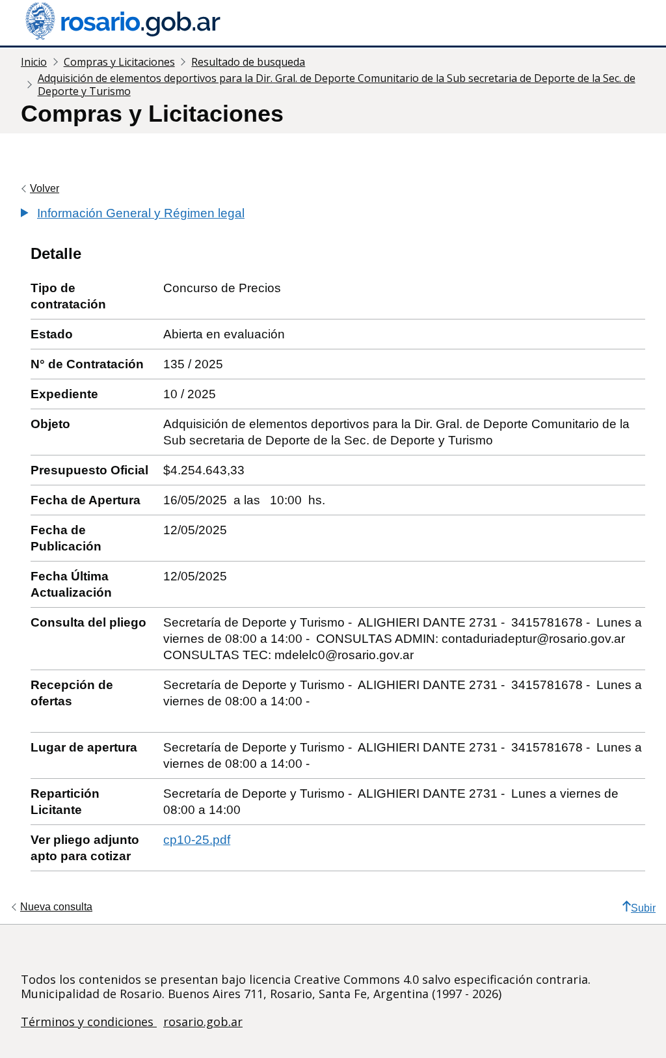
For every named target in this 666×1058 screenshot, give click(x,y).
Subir (643, 908)
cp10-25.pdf (196, 840)
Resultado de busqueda (248, 62)
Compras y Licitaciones (119, 62)
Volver (44, 188)
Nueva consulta (56, 906)
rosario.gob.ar (203, 1021)
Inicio (34, 62)
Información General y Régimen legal (141, 213)
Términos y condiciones (89, 1021)
